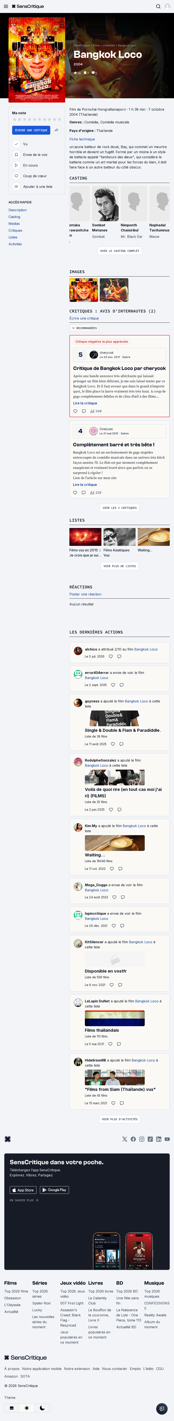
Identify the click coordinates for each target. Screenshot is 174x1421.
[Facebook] (133, 1140)
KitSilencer (94, 942)
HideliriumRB (95, 1060)
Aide (96, 1369)
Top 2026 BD (127, 1291)
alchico (91, 649)
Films (96, 45)
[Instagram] (141, 1140)
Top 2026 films (16, 1291)
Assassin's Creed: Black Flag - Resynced (70, 1317)
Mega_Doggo (96, 885)
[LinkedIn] (158, 1140)
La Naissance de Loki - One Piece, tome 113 (128, 1315)
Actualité (11, 1312)
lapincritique (95, 913)
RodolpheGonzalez (100, 760)
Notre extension (77, 1369)
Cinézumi (106, 429)
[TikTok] (150, 1140)
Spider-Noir (41, 1303)
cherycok (107, 352)
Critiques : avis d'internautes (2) (112, 311)
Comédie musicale (114, 122)
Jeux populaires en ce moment (71, 1337)
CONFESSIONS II (157, 1305)
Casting (78, 178)
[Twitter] (124, 1140)
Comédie (109, 45)
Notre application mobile (42, 1369)
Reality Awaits (155, 1315)
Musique (154, 1283)
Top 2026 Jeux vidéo (72, 1293)
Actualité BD (126, 1327)
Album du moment (152, 1324)
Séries (39, 1283)
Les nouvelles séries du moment (43, 1322)
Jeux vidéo (73, 1283)
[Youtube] (167, 1140)
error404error (97, 673)
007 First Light (71, 1303)
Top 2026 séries (40, 1293)
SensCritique (82, 45)
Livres (95, 1283)
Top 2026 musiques (152, 1293)
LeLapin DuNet (97, 1001)
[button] (167, 6)
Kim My (91, 826)
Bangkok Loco (127, 45)
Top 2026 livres (100, 1291)
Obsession (12, 1298)
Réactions (80, 586)
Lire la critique (85, 403)
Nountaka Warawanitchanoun (75, 230)
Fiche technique (82, 139)
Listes (77, 520)
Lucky (37, 1310)
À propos (12, 1369)
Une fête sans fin (127, 1300)
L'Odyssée (12, 1305)
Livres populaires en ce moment (99, 1332)
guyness (92, 701)
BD (119, 1283)
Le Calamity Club (97, 1300)
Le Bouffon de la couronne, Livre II (99, 1315)
